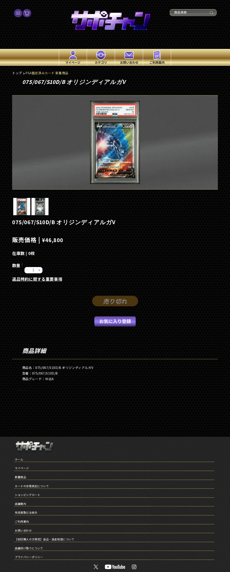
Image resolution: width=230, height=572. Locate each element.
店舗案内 (20, 504)
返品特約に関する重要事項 (37, 279)
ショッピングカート (27, 495)
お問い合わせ (23, 530)
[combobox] (193, 12)
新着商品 (20, 477)
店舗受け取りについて (29, 548)
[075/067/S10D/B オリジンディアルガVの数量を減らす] (27, 270)
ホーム (19, 459)
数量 (16, 265)
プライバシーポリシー (29, 557)
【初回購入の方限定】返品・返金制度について (44, 539)
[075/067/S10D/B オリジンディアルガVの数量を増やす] (39, 270)
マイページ (22, 468)
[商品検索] (212, 13)
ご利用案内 (22, 521)
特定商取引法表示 (26, 512)
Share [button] (22, 390)
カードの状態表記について (32, 486)
